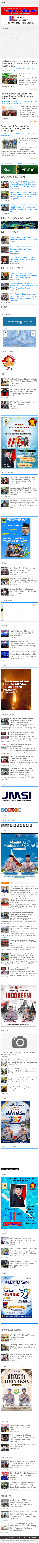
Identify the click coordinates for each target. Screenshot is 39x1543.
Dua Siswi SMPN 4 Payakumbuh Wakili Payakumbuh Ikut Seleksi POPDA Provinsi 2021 (22, 1357)
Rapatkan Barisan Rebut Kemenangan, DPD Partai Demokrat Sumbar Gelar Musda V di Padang (23, 644)
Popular (5, 883)
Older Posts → (32, 163)
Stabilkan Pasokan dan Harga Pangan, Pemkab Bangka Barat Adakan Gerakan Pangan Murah (19, 63)
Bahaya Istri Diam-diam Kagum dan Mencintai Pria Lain (21, 745)
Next (37, 773)
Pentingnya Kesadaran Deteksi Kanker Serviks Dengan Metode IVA (22, 733)
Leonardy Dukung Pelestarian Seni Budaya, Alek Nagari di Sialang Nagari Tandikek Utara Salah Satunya (23, 1485)
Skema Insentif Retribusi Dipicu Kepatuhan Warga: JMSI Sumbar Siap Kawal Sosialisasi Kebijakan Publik (22, 1062)
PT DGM (34, 1538)
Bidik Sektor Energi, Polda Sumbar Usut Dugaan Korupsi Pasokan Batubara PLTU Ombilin (22, 570)
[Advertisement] (19, 44)
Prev (1, 773)
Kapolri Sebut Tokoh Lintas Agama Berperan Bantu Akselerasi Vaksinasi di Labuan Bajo (22, 900)
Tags (12, 883)
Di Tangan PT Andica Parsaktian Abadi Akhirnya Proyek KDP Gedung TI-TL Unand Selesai (23, 928)
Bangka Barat (27, 69)
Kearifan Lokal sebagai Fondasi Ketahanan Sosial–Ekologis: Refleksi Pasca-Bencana (23, 259)
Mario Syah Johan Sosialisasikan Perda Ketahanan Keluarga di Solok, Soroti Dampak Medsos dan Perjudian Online (22, 955)
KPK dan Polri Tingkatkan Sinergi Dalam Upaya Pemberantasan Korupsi (22, 404)
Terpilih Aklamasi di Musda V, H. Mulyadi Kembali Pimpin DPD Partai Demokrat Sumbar (23, 633)
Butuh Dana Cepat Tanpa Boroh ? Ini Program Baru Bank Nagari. (21, 757)
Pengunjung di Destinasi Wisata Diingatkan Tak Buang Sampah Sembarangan (15, 128)
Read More (33, 89)
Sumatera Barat (6, 103)
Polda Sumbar (32, 101)
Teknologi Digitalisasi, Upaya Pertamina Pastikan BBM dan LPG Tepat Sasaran (22, 1240)
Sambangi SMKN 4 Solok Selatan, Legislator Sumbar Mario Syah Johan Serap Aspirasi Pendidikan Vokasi (23, 184)
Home (20, 163)
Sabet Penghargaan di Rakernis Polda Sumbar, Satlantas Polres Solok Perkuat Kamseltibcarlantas (24, 286)
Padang (25, 101)
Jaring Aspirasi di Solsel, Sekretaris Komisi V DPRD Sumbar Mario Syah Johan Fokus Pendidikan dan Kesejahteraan (22, 1080)
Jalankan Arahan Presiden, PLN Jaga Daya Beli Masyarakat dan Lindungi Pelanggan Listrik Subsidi (23, 1263)
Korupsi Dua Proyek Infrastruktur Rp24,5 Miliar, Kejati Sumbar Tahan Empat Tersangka (23, 591)
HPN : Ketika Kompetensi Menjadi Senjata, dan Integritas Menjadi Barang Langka (22, 249)
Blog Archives (22, 883)
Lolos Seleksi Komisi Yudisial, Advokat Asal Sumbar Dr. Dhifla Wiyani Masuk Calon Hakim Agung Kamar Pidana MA (24, 888)
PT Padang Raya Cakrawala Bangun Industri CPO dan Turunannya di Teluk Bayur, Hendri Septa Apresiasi (22, 770)
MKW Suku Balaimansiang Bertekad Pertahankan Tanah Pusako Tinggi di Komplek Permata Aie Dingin (21, 720)
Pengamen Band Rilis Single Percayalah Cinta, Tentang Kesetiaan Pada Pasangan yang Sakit (23, 1437)
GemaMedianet (18, 1538)
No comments (18, 71)
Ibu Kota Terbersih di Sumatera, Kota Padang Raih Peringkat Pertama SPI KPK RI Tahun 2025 (23, 381)
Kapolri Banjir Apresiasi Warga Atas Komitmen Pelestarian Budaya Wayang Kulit (23, 1475)
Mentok (9, 71)
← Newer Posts (7, 163)
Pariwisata (31, 134)
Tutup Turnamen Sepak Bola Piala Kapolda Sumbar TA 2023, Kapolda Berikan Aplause (17, 96)
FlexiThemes (10, 1540)
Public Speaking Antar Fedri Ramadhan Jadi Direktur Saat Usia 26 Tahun (24, 1428)
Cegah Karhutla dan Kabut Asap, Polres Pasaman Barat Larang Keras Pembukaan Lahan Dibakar (23, 275)
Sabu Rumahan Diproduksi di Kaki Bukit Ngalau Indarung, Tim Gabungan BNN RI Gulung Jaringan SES (24, 581)
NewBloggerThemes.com (30, 1540)
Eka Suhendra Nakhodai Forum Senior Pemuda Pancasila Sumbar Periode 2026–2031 (23, 941)
